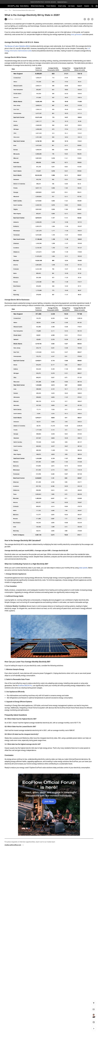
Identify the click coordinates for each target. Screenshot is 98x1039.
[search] (92, 6)
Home (6, 10)
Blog (10, 10)
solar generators (76, 34)
